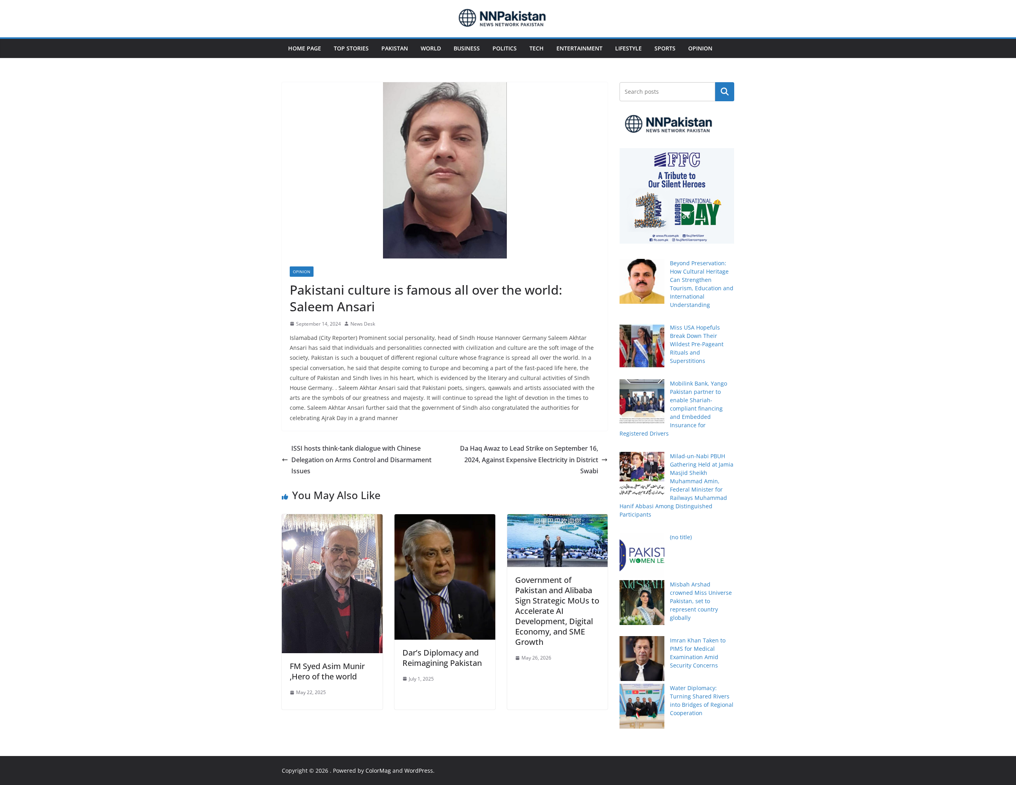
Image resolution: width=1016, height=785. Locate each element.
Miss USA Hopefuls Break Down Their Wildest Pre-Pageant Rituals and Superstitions (697, 344)
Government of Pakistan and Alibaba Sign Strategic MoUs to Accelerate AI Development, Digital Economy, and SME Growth (557, 611)
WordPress (418, 770)
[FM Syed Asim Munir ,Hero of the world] (332, 519)
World (431, 48)
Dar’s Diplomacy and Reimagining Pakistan (442, 657)
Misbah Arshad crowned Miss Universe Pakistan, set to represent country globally (701, 601)
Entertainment (579, 48)
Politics (505, 48)
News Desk (362, 323)
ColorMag (378, 770)
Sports (664, 48)
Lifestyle (628, 48)
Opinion (700, 48)
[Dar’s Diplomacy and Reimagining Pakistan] (444, 519)
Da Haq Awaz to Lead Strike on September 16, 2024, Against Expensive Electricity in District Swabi (529, 460)
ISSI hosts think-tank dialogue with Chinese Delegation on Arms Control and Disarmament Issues (361, 460)
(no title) (681, 537)
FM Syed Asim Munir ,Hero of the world (327, 671)
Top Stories (351, 48)
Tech (536, 48)
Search (724, 91)
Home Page (304, 48)
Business (467, 48)
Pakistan (394, 48)
